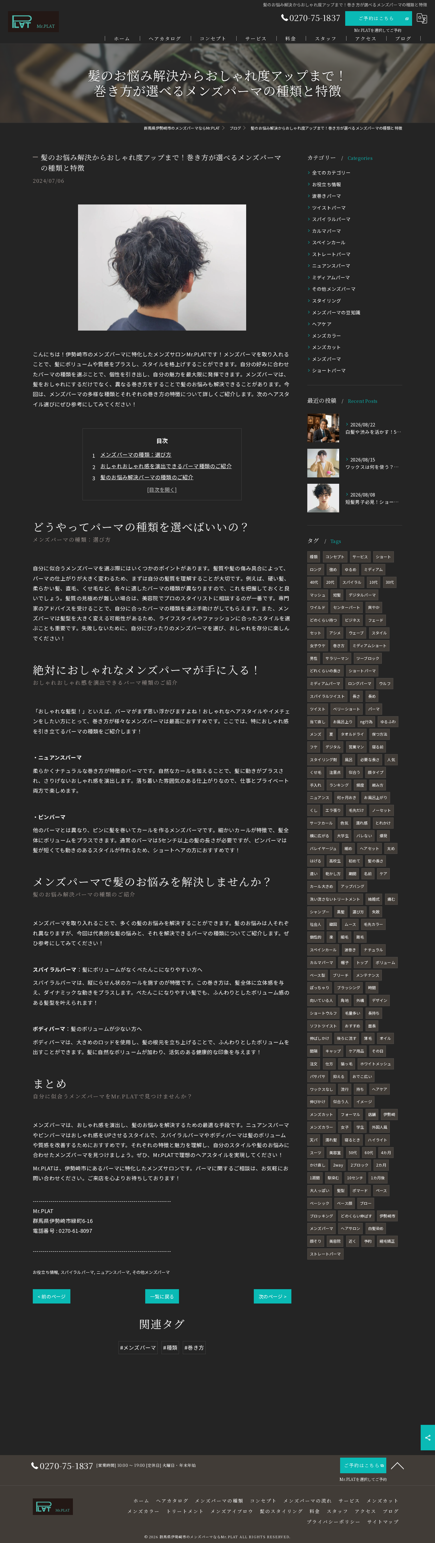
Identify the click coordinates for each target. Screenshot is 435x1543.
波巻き (350, 949)
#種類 (170, 1347)
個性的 (316, 936)
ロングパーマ (359, 683)
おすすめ (352, 1025)
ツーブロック (367, 658)
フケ (313, 746)
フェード (376, 620)
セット (316, 632)
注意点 (335, 772)
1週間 (315, 1177)
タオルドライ (352, 734)
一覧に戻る (162, 1296)
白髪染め (376, 1228)
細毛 (344, 936)
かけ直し (317, 1165)
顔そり (316, 1241)
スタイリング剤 (323, 759)
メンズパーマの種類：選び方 (136, 454)
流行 (344, 1089)
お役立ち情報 (45, 1272)
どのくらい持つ (323, 620)
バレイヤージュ (323, 848)
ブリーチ (340, 975)
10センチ (355, 1177)
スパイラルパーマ (77, 1272)
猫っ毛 (347, 1063)
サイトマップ (383, 1521)
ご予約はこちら (376, 18)
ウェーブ (356, 632)
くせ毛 (316, 772)
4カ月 (386, 1152)
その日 (378, 1051)
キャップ (333, 1051)
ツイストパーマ (329, 207)
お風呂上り (343, 721)
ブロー (366, 1203)
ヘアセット (369, 848)
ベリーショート (346, 708)
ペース (381, 1190)
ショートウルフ (323, 1013)
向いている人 (321, 1000)
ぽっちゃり (319, 987)
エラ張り (333, 810)
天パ (313, 1139)
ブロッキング (321, 1215)
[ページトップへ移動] (397, 1465)
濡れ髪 (331, 1139)
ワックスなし (321, 1089)
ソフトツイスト (323, 1025)
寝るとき (352, 1139)
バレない (364, 835)
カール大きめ (321, 886)
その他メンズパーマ (151, 1272)
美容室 (335, 1152)
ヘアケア (322, 323)
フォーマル (350, 1114)
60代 (369, 1152)
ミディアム (373, 569)
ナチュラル (373, 949)
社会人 (316, 924)
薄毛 (368, 1038)
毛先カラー (373, 924)
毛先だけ (356, 810)
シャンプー (319, 911)
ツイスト (317, 708)
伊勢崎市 (387, 1215)
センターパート (346, 607)
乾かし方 (333, 873)
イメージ (364, 1101)
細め (348, 848)
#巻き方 (194, 1347)
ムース (350, 924)
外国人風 (380, 1127)
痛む (391, 899)
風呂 (349, 759)
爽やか (374, 607)
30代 (390, 582)
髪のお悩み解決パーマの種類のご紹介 (146, 477)
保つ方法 (380, 734)
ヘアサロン (350, 1228)
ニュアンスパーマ (113, 1272)
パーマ (374, 708)
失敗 (376, 911)
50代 (353, 1152)
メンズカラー (326, 335)
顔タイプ (375, 772)
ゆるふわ (388, 721)
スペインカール (329, 242)
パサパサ (317, 1076)
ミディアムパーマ (331, 277)
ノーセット (381, 810)
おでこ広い (362, 1076)
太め (391, 848)
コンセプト (335, 556)
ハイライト (377, 1139)
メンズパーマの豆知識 (336, 312)
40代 (314, 582)
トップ (362, 962)
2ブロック (359, 1165)
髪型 (341, 1190)
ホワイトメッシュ (375, 1063)
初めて (354, 860)
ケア (383, 873)
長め (372, 696)
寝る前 (378, 746)
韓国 (333, 924)
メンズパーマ (326, 358)
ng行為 (366, 721)
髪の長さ (375, 860)
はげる (316, 860)
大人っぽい (319, 1190)
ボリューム (385, 962)
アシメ (335, 632)
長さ (356, 696)
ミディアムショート (370, 645)
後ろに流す (346, 1038)
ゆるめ (350, 569)
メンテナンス (367, 975)
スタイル (379, 632)
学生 (360, 1127)
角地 (344, 1000)
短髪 (337, 594)
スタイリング (326, 300)
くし (313, 810)
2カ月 (381, 1165)
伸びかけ (317, 1101)
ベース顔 (344, 1203)
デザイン (380, 1000)
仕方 (329, 1063)
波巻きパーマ (326, 195)
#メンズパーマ (138, 1347)
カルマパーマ (326, 230)
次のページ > (273, 1296)
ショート (383, 556)
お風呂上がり (375, 797)
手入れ (316, 785)
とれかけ (383, 822)
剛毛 (360, 936)
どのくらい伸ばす (356, 1215)
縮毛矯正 (387, 1241)
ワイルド (317, 607)
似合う (354, 772)
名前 (368, 873)
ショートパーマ (329, 370)
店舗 (372, 1114)
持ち (360, 1089)
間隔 (313, 1051)
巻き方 (339, 645)
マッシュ (317, 594)
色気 (344, 822)
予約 (368, 1241)
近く (352, 1241)
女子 (344, 1127)
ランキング (339, 785)
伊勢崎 (389, 1114)
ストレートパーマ (331, 254)
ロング (316, 569)
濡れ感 (362, 822)
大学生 (343, 835)
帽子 (344, 962)
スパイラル (352, 582)
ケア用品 (356, 1051)
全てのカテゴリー (331, 172)
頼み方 (378, 785)
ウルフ (385, 683)
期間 (352, 873)
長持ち (374, 1013)
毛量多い (352, 1013)
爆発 (383, 835)
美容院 (335, 1241)
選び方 (358, 911)
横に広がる (319, 835)
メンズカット (326, 347)
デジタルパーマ (362, 594)
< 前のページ (52, 1296)
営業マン (356, 746)
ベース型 (317, 975)
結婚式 (374, 899)
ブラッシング (348, 987)
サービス (360, 556)
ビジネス (352, 620)
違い (313, 873)
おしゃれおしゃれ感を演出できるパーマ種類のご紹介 (166, 466)
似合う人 (341, 1101)
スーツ (316, 1152)
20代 (330, 582)
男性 (313, 658)
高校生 (335, 860)
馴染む (333, 1177)
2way (338, 1165)
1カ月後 (378, 1177)
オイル (385, 1038)
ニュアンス (319, 797)
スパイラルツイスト (327, 696)
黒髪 (341, 911)
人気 (391, 759)
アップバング (352, 886)
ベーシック (319, 1203)
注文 (313, 1063)
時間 (372, 987)
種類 (313, 556)
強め (333, 569)
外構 (360, 1000)
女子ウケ (317, 645)
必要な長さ (370, 759)
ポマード (360, 1190)
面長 (372, 1025)
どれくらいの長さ (325, 670)
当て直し (317, 721)
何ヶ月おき (346, 797)
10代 (373, 582)
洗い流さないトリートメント (335, 899)
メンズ (316, 734)
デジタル (333, 746)
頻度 (360, 785)
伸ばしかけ (319, 1038)
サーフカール (321, 822)
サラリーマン (337, 658)
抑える (339, 1076)
